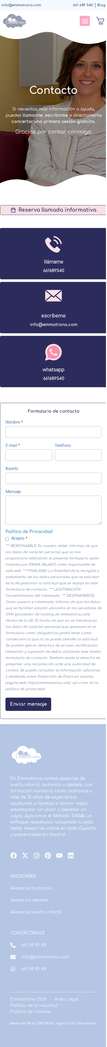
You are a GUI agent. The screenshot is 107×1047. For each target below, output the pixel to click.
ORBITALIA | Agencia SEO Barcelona (66, 1023)
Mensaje (13, 491)
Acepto (19, 538)
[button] (85, 21)
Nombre (14, 422)
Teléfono (63, 445)
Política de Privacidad (28, 531)
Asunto (11, 468)
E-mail (12, 445)
